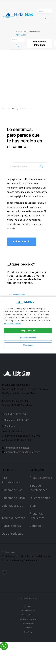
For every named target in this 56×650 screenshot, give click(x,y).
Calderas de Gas (12, 490)
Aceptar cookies (28, 331)
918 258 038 (21, 35)
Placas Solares (11, 526)
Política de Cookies (12, 323)
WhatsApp (10, 426)
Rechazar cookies (28, 338)
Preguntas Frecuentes (37, 515)
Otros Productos (12, 533)
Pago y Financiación (28, 623)
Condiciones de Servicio (28, 619)
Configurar (28, 345)
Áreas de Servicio (41, 478)
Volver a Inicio (21, 241)
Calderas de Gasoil (14, 498)
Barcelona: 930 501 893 (16, 420)
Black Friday (28, 632)
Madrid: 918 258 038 (15, 414)
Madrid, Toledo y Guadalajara (28, 31)
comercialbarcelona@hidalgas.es (22, 452)
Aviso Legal (28, 606)
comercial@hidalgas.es (16, 448)
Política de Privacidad (28, 611)
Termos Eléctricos (13, 518)
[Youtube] (4, 572)
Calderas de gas (18, 295)
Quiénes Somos (40, 498)
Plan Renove (28, 628)
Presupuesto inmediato (39, 43)
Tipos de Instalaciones (38, 487)
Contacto (36, 526)
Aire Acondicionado (11, 480)
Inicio (3, 109)
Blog (33, 506)
